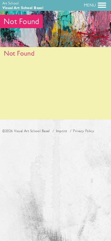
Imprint (61, 131)
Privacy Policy (83, 131)
